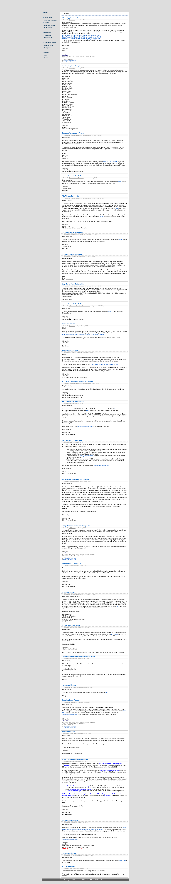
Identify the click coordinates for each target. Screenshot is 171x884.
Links (45, 55)
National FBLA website (110, 162)
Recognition (47, 47)
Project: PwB (48, 37)
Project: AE (47, 32)
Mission (46, 52)
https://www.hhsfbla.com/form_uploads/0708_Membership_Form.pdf (83, 334)
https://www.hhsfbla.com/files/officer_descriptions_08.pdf (81, 37)
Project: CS (47, 35)
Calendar (46, 22)
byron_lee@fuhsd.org (86, 456)
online (102, 216)
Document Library (49, 25)
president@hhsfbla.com (70, 60)
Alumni (46, 57)
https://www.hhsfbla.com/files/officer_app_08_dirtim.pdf (81, 35)
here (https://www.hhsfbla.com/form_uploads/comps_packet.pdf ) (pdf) (94, 828)
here (119, 182)
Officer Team (48, 17)
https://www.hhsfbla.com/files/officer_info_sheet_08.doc (81, 39)
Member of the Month (50, 20)
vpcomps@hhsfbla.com (70, 558)
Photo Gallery (48, 27)
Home (45, 12)
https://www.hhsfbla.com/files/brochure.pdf (104, 364)
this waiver (114, 634)
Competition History (50, 42)
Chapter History (49, 45)
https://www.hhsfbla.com (69, 61)
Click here (122, 861)
